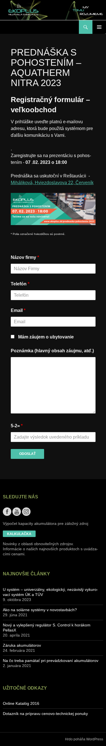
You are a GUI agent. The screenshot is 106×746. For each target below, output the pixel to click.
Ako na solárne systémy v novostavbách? (40, 610)
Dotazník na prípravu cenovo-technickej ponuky (45, 713)
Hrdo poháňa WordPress (84, 739)
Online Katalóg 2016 (21, 703)
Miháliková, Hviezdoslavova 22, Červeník (52, 182)
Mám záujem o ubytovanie (46, 337)
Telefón (20, 283)
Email (18, 310)
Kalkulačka (19, 534)
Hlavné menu (99, 27)
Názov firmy (25, 257)
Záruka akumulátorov (22, 645)
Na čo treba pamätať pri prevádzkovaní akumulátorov (50, 660)
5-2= (17, 425)
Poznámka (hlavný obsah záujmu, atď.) (52, 350)
